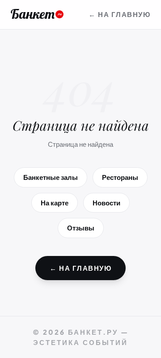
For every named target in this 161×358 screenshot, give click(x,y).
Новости (106, 202)
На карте (54, 202)
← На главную (119, 14)
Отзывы (80, 227)
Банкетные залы (50, 177)
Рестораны (120, 177)
